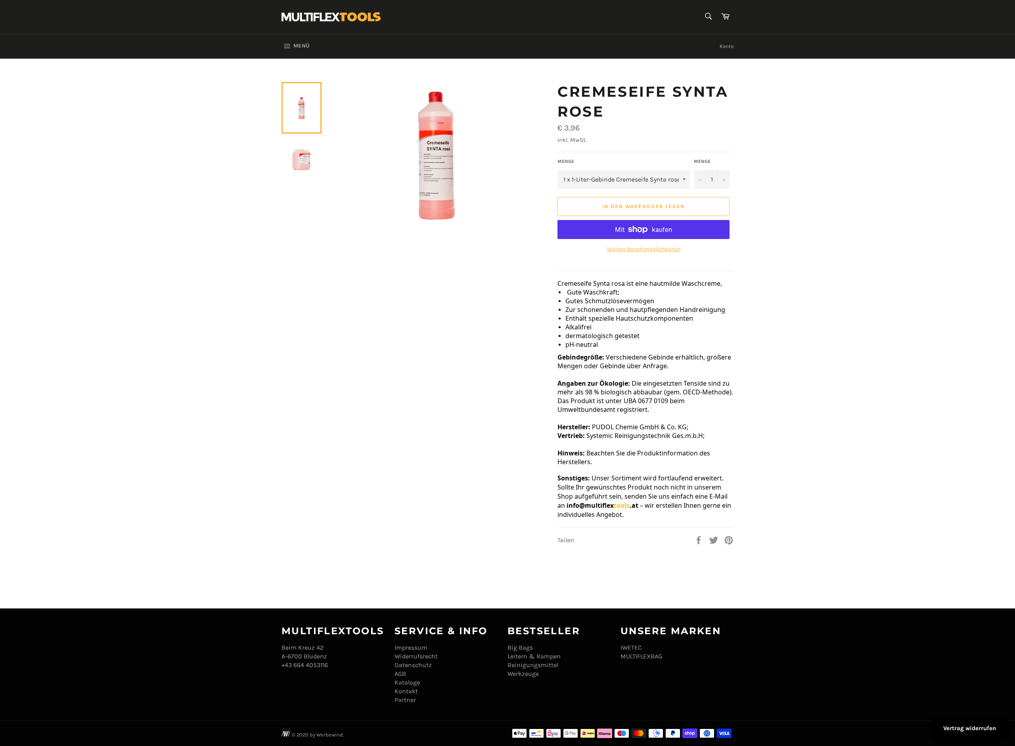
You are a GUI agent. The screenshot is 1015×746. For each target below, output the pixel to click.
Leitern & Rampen (534, 656)
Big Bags (520, 647)
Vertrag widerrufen (969, 728)
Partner (405, 700)
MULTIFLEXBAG (641, 656)
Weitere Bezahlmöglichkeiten (643, 249)
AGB (400, 673)
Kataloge (407, 682)
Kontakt (406, 691)
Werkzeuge (523, 673)
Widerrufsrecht (416, 656)
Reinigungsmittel (533, 665)
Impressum (411, 647)
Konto (726, 46)
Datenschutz (413, 665)
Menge (565, 161)
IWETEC (631, 647)
